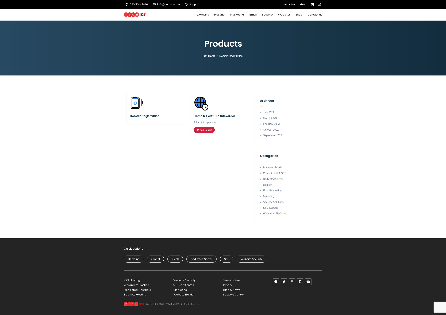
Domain (267, 184)
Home (211, 55)
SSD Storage (270, 207)
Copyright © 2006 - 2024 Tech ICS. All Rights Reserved (173, 304)
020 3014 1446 (139, 4)
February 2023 (271, 123)
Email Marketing (272, 190)
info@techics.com (168, 4)
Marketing (268, 196)
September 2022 (272, 135)
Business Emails (272, 167)
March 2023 (270, 118)
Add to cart (206, 129)
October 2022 (271, 129)
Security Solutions (273, 201)
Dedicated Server (273, 178)
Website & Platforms (274, 213)
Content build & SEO (275, 173)
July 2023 (268, 112)
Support (194, 4)
